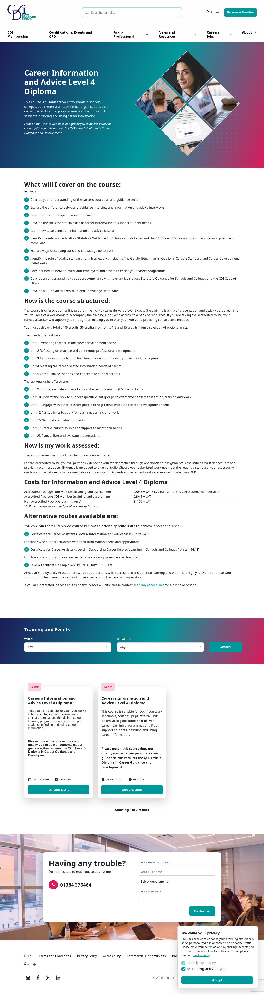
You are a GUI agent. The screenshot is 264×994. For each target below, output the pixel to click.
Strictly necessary (201, 962)
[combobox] (132, 12)
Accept (217, 980)
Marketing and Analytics (207, 968)
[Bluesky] (28, 978)
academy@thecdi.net (148, 585)
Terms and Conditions (55, 956)
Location (124, 639)
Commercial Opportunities (146, 956)
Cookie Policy (201, 955)
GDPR (28, 956)
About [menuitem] (247, 32)
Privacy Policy (87, 956)
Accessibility (112, 956)
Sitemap (30, 964)
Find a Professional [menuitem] (123, 34)
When (28, 639)
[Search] (87, 12)
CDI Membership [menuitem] (17, 34)
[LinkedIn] (58, 978)
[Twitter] (48, 978)
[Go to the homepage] (21, 12)
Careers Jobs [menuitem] (213, 34)
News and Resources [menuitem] (167, 34)
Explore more (58, 790)
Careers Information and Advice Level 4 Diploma (52, 700)
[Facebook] (38, 978)
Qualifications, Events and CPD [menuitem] (70, 34)
